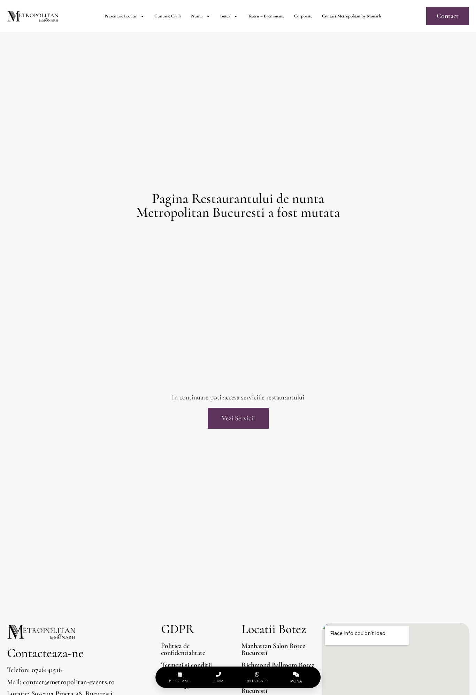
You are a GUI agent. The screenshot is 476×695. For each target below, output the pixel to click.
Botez (225, 16)
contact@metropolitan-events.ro (69, 682)
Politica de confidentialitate (183, 649)
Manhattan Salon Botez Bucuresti (273, 649)
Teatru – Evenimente (266, 16)
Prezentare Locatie (121, 16)
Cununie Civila (167, 16)
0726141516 (47, 670)
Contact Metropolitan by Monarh (351, 16)
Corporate (303, 16)
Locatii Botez (273, 628)
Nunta (196, 16)
